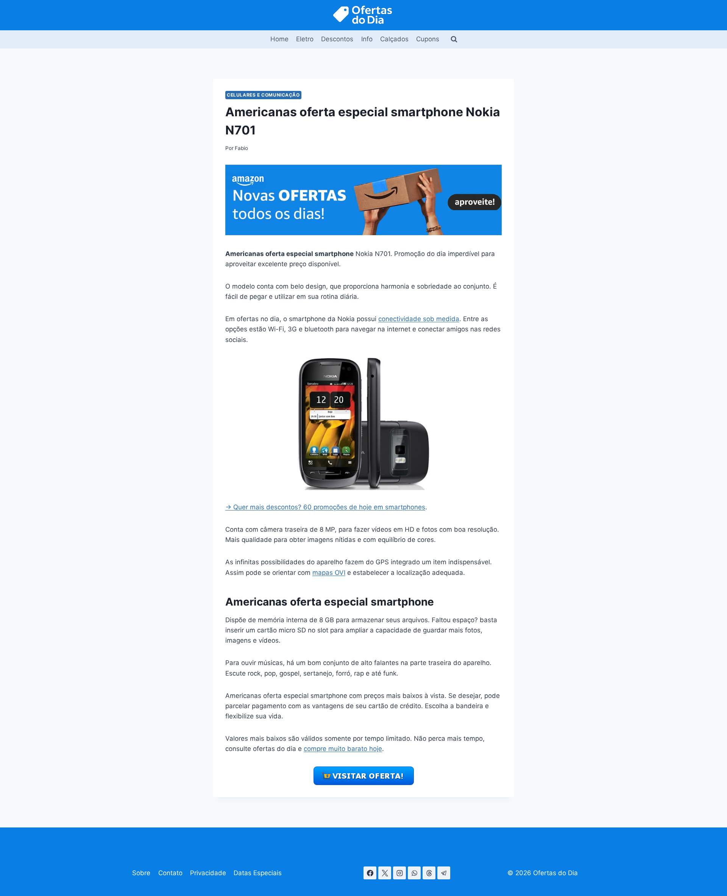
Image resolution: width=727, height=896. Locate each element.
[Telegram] (443, 872)
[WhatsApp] (414, 872)
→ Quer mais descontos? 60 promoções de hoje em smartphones (325, 507)
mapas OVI (328, 572)
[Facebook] (370, 872)
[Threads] (429, 872)
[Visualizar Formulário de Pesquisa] (454, 39)
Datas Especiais (258, 873)
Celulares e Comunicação (263, 95)
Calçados (394, 39)
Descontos (337, 39)
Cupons (427, 39)
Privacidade (208, 873)
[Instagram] (399, 872)
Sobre (141, 873)
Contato (170, 873)
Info (367, 39)
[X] (384, 872)
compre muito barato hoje (343, 748)
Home (279, 39)
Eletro (305, 39)
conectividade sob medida (418, 319)
